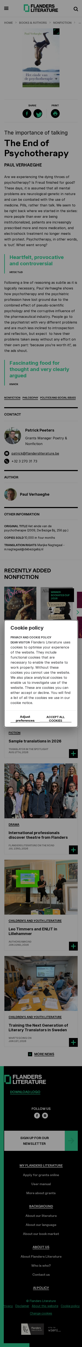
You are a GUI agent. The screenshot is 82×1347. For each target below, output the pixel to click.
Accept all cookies (55, 718)
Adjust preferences (25, 718)
